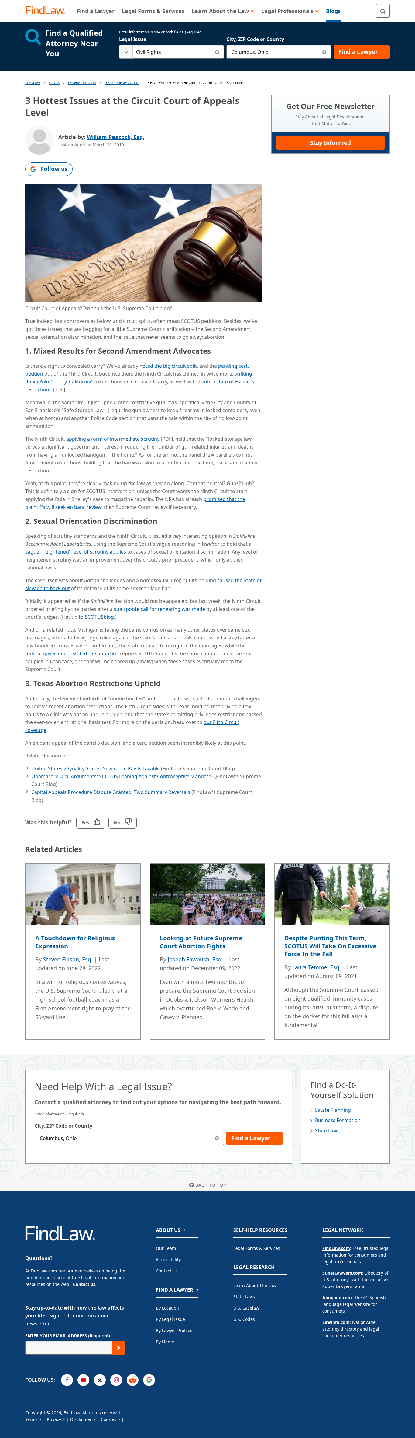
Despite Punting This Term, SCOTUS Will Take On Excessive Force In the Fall (330, 946)
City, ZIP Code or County (255, 39)
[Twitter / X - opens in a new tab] (100, 1380)
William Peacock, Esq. (115, 137)
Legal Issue (132, 39)
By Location (167, 1308)
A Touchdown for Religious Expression (75, 942)
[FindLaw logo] (48, 11)
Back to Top (210, 1185)
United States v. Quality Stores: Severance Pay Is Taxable (95, 768)
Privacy (54, 1419)
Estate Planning (333, 1110)
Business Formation (338, 1120)
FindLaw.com (336, 1248)
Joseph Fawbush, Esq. (195, 959)
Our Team (166, 1248)
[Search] (383, 11)
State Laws (327, 1130)
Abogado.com (337, 1297)
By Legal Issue (170, 1319)
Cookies (108, 1419)
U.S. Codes (244, 1319)
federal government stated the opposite (71, 653)
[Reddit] (133, 1380)
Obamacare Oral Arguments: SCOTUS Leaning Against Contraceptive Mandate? (122, 776)
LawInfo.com (336, 1322)
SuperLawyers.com (342, 1273)
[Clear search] (217, 52)
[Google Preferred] (149, 1380)
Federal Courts (82, 82)
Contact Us (167, 1271)
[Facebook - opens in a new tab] (67, 1380)
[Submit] (118, 1348)
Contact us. (85, 1284)
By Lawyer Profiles (174, 1330)
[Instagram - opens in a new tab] (116, 1380)
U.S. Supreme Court (122, 82)
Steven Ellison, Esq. (68, 959)
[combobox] (171, 52)
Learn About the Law (254, 1285)
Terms (31, 1419)
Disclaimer (81, 1419)
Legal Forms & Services (256, 1248)
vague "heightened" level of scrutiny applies (75, 551)
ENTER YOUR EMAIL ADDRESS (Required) (67, 1335)
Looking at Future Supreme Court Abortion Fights (201, 942)
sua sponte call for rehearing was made (159, 609)
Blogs (54, 82)
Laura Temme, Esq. (316, 967)
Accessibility (168, 1259)
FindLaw (32, 82)
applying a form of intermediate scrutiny (112, 439)
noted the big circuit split (168, 365)
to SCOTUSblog (96, 617)
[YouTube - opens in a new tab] (83, 1380)
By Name (165, 1342)
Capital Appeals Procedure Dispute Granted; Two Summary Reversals (110, 792)
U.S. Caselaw (246, 1308)
